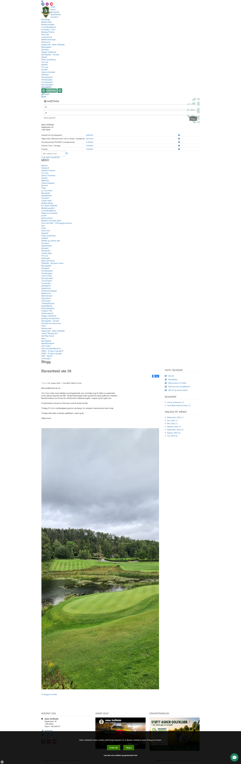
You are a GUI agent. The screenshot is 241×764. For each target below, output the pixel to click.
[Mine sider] (42, 1)
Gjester (44, 57)
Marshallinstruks (47, 308)
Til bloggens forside (49, 694)
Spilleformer (46, 288)
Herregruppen (47, 79)
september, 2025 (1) (175, 417)
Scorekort (54, 17)
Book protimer (47, 218)
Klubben (44, 64)
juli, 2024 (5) (172, 435)
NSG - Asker (46, 356)
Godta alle (113, 747)
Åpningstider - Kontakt (50, 54)
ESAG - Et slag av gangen (51, 351)
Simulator (45, 49)
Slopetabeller (56, 14)
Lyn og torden (46, 190)
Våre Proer (45, 230)
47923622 (89, 145)
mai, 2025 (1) (172, 423)
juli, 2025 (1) (172, 420)
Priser (43, 188)
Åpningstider (46, 47)
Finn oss (44, 62)
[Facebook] (42, 4)
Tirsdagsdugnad (47, 303)
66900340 (89, 135)
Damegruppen (47, 77)
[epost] (179, 135)
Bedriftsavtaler (47, 343)
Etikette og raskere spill (50, 240)
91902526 (89, 142)
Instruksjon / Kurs (48, 29)
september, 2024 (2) (175, 429)
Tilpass (129, 747)
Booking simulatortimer (50, 318)
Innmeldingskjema (48, 27)
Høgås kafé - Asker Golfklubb (53, 44)
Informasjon (46, 300)
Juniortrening (46, 37)
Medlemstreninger (48, 39)
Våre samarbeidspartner (51, 348)
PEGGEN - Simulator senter (52, 263)
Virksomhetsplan (48, 183)
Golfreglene (46, 285)
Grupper (44, 268)
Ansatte (44, 69)
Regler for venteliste (49, 213)
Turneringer (46, 280)
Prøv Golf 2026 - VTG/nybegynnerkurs (56, 223)
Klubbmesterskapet (49, 290)
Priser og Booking (48, 59)
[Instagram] (47, 4)
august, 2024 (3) (173, 432)
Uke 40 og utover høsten (178, 390)
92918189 (89, 138)
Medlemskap (46, 22)
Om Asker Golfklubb (49, 205)
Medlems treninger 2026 (51, 220)
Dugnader (45, 298)
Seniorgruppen (47, 84)
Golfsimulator (46, 313)
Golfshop (45, 74)
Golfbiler (44, 238)
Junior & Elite (46, 275)
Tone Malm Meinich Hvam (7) (179, 405)
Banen (53, 9)
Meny (43, 338)
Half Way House (47, 336)
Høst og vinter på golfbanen (179, 386)
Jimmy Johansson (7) (175, 402)
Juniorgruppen (47, 82)
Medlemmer (46, 293)
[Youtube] (51, 4)
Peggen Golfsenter (48, 52)
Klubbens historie (48, 170)
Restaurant (45, 42)
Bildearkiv (45, 180)
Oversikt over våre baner (51, 323)
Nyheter (44, 165)
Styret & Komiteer (48, 72)
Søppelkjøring (46, 305)
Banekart (45, 248)
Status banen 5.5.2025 (177, 383)
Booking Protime (47, 32)
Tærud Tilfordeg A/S (49, 333)
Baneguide (55, 12)
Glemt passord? (49, 118)
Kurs (43, 215)
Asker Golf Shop (47, 260)
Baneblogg (45, 19)
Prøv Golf (45, 34)
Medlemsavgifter (48, 24)
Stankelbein (172, 379)
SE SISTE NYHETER (51, 157)
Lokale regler (46, 200)
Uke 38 (171, 376)
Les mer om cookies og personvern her (120, 755)
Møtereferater (46, 295)
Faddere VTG (46, 311)
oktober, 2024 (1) (174, 426)
